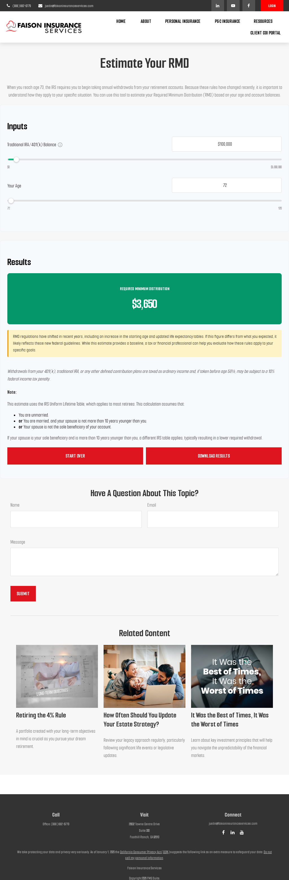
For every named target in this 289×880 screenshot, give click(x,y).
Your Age (14, 186)
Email (151, 505)
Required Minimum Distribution (144, 289)
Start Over (75, 456)
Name (14, 505)
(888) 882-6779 (22, 5)
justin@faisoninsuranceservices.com (69, 5)
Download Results (214, 456)
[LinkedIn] (217, 5)
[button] (121, 21)
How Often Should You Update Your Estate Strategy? (140, 720)
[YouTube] (233, 5)
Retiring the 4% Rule (41, 715)
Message (17, 542)
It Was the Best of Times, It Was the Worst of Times (230, 720)
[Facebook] (248, 5)
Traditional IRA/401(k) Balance (31, 145)
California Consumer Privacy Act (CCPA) (145, 852)
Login (272, 5)
